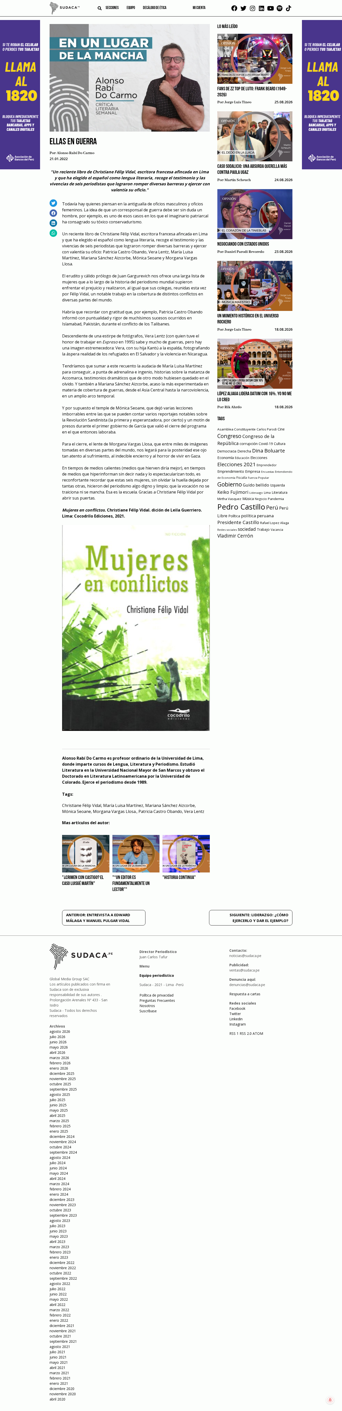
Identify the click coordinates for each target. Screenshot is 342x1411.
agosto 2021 (60, 1346)
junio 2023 (58, 1231)
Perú (272, 507)
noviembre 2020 (63, 1393)
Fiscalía (241, 478)
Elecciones (258, 457)
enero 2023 (59, 1257)
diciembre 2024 (62, 1136)
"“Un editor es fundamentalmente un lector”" (131, 883)
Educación (242, 458)
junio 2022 (58, 1294)
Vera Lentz (194, 811)
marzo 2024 (59, 1183)
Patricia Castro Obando (160, 811)
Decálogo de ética (154, 8)
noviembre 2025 (63, 1078)
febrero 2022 (60, 1315)
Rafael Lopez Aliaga (274, 523)
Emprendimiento (230, 471)
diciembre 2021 (62, 1325)
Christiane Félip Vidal (81, 805)
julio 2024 (57, 1162)
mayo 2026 (59, 1047)
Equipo (131, 8)
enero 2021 (59, 1383)
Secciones (112, 8)
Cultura (279, 443)
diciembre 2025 (62, 1073)
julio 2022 (57, 1288)
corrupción (249, 443)
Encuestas (267, 472)
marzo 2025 (59, 1120)
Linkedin (236, 1019)
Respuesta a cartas (244, 994)
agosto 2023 (60, 1220)
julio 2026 (57, 1036)
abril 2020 (57, 1399)
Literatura (279, 492)
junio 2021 (58, 1357)
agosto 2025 (60, 1094)
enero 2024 (59, 1194)
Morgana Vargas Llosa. (114, 811)
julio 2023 (57, 1225)
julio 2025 (57, 1099)
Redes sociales (227, 530)
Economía (225, 457)
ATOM (258, 1033)
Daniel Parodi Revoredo (244, 252)
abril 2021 (57, 1367)
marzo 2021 (59, 1372)
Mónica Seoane (76, 811)
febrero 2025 (60, 1126)
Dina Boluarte (268, 450)
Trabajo (263, 529)
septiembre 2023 (63, 1215)
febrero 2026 (60, 1063)
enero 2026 (59, 1068)
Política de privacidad (156, 995)
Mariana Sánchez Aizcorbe (170, 805)
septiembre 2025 (63, 1089)
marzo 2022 (59, 1309)
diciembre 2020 (62, 1388)
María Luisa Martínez (123, 805)
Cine (281, 429)
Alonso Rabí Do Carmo (75, 153)
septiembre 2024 (63, 1152)
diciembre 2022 (62, 1262)
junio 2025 (58, 1105)
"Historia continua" (179, 877)
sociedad (247, 529)
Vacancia (277, 530)
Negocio (261, 499)
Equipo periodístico (156, 975)
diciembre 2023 (62, 1199)
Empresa (252, 471)
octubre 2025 (60, 1084)
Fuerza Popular (258, 478)
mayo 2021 (59, 1362)
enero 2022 (59, 1320)
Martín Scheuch (238, 180)
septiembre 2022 (63, 1278)
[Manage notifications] (330, 1400)
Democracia (226, 451)
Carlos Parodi (267, 429)
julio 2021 (57, 1351)
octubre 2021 (60, 1336)
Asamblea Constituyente (236, 429)
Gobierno (229, 484)
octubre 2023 (60, 1210)
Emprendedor (267, 465)
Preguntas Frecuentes (157, 1000)
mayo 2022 (59, 1299)
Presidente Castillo (238, 522)
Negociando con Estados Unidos (243, 244)
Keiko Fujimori (232, 492)
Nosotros (147, 1005)
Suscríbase (148, 1011)
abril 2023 (57, 1241)
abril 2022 (57, 1304)
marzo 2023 (59, 1246)
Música (248, 498)
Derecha (244, 451)
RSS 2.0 (246, 1033)
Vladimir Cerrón (235, 536)
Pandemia (276, 499)
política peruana (257, 516)
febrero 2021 (60, 1378)
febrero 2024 (60, 1189)
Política (234, 516)
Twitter (235, 1013)
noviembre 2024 (63, 1141)
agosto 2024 (60, 1157)
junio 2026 (58, 1042)
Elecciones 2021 (236, 464)
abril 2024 (57, 1178)
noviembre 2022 (63, 1267)
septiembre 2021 (63, 1341)
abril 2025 (57, 1115)
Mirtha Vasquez (229, 499)
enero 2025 (59, 1131)
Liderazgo (256, 493)
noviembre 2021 (63, 1330)
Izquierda (277, 485)
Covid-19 (266, 443)
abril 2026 (57, 1052)
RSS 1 (234, 1033)
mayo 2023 (59, 1236)
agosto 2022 (60, 1283)
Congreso (229, 435)
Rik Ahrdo (233, 407)
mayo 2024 (59, 1173)
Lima (267, 493)
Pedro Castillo (241, 507)
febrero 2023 (60, 1252)
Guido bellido (256, 485)
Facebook (237, 1008)
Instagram (237, 1024)
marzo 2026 (59, 1057)
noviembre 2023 (63, 1204)
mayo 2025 (59, 1110)
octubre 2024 (60, 1147)
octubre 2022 (60, 1273)
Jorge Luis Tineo (238, 102)
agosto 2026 (60, 1031)
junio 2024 (58, 1168)
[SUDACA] (65, 9)
